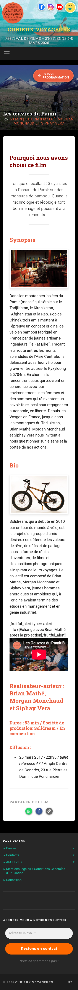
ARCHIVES (14, 862)
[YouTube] (59, 7)
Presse (11, 848)
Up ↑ (71, 982)
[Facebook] (41, 7)
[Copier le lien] (49, 811)
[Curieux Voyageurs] (13, 13)
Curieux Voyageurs (39, 30)
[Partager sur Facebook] (39, 811)
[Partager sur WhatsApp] (28, 811)
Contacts (12, 855)
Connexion (13, 880)
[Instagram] (50, 7)
